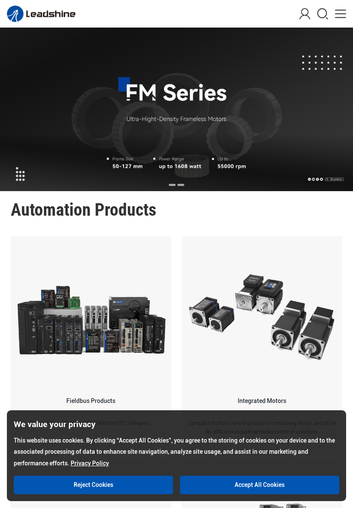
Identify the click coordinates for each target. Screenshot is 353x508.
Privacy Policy (90, 463)
